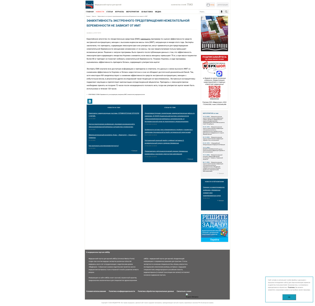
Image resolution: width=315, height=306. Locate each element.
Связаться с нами (184, 291)
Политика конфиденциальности (122, 291)
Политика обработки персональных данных (156, 291)
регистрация (223, 5)
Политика (291, 287)
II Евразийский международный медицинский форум (214, 143)
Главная (88, 16)
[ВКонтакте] (89, 101)
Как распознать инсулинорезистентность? (104, 146)
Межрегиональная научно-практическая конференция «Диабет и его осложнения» (213, 139)
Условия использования (96, 291)
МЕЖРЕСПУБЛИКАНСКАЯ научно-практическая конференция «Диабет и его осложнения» (214, 150)
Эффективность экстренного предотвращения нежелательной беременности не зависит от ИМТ (122, 16)
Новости (94, 16)
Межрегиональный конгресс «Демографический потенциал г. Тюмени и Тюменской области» (213, 157)
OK (289, 297)
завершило (145, 39)
